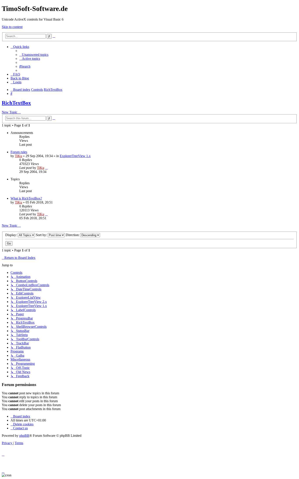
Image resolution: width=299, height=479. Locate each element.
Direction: (73, 235)
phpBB (24, 435)
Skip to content (12, 27)
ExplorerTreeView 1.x (75, 156)
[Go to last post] (46, 168)
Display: (11, 235)
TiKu (18, 156)
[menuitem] (33, 54)
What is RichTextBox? (26, 198)
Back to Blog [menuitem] (20, 78)
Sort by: (42, 235)
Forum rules (19, 152)
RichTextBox (16, 103)
